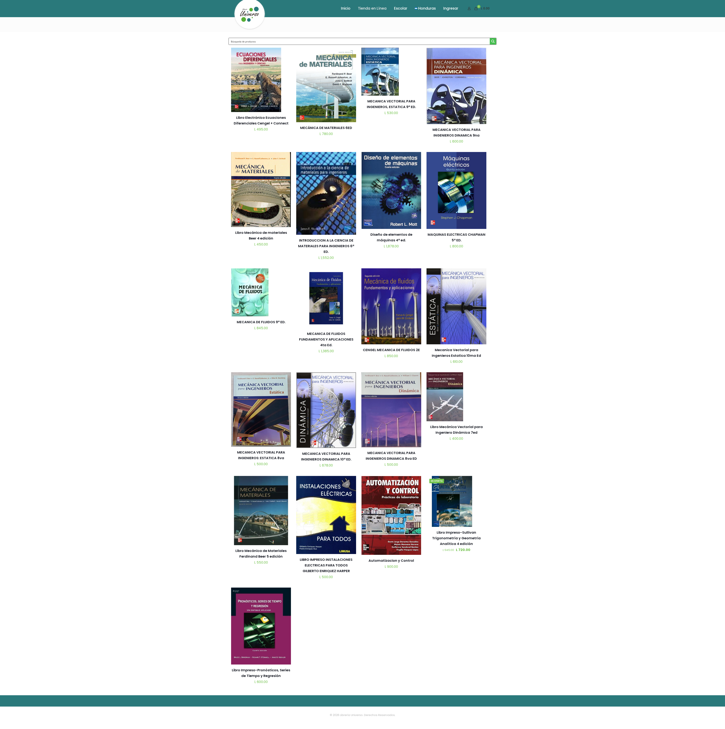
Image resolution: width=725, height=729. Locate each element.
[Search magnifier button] (493, 41)
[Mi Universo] (249, 16)
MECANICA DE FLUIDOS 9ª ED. (261, 322)
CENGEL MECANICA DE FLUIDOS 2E (391, 350)
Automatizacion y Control (391, 560)
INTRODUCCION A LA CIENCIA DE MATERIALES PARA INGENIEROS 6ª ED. (326, 246)
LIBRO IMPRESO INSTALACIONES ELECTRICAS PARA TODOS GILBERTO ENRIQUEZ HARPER (326, 565)
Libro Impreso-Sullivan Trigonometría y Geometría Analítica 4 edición (456, 538)
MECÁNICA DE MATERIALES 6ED (326, 127)
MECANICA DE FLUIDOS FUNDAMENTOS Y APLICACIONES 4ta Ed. (326, 339)
